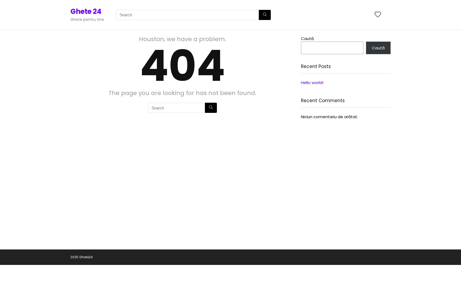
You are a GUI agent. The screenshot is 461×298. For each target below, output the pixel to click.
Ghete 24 (85, 11)
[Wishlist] (378, 14)
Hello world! (312, 82)
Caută (307, 38)
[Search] (265, 15)
